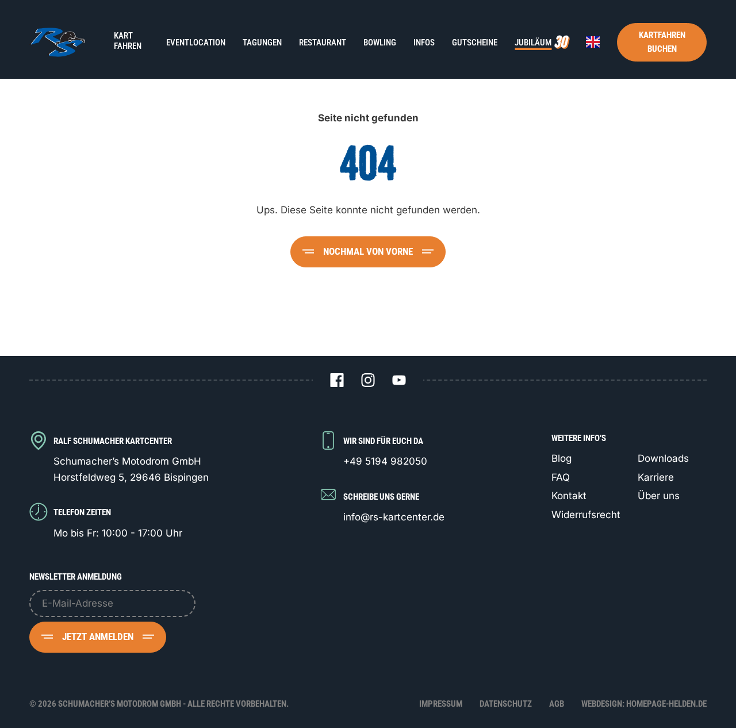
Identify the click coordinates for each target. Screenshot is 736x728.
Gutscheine (474, 42)
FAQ (560, 477)
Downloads (663, 458)
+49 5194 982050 (385, 461)
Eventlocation (195, 42)
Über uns (659, 495)
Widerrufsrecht (585, 514)
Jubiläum (533, 42)
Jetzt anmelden (97, 636)
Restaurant (322, 42)
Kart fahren (127, 40)
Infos (424, 42)
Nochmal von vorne (368, 251)
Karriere (656, 477)
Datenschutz (506, 704)
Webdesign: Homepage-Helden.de (644, 704)
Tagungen (262, 42)
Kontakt (568, 495)
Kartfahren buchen (662, 42)
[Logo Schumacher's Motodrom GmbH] (57, 42)
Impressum (440, 704)
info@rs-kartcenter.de (393, 517)
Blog (561, 458)
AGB (556, 704)
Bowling (379, 42)
